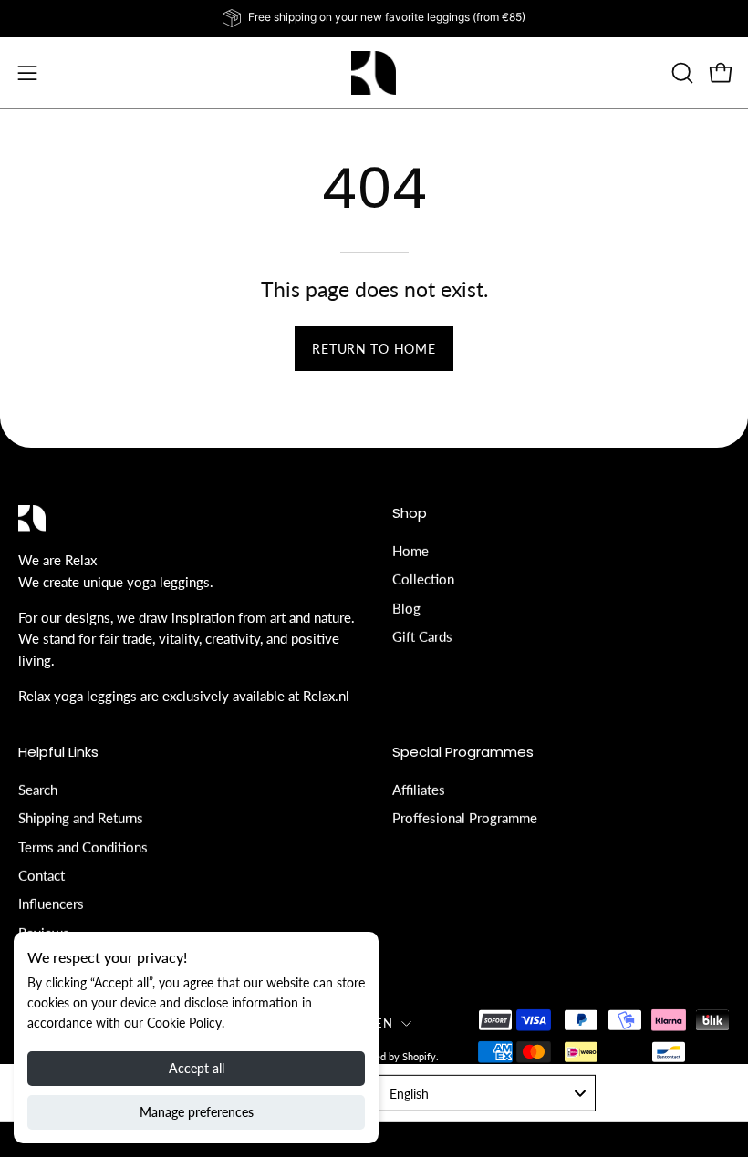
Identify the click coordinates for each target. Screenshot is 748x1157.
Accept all (196, 1068)
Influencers (51, 903)
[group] (374, 18)
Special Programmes (463, 752)
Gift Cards (422, 636)
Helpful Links (58, 752)
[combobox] (487, 1093)
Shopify (419, 1056)
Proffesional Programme (464, 818)
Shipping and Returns (80, 818)
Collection (423, 579)
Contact (41, 874)
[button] (680, 73)
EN (383, 1023)
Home (410, 550)
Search (37, 788)
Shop (409, 513)
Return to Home (373, 348)
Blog (406, 607)
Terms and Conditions (83, 846)
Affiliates (418, 788)
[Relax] (374, 73)
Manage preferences (197, 1112)
